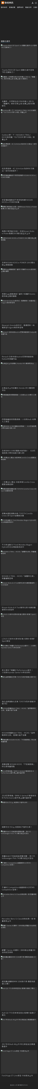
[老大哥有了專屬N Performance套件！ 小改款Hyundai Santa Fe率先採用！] (19, 656)
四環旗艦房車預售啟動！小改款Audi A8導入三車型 (19, 420)
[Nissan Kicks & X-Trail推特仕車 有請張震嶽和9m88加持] (19, 594)
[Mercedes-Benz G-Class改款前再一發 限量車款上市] (19, 905)
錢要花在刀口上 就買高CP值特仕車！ (17, 827)
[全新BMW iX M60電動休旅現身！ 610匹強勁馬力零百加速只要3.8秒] (19, 437)
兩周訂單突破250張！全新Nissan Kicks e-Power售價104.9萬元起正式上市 (18, 232)
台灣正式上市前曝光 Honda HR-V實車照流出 (18, 389)
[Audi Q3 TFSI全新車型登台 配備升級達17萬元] (19, 999)
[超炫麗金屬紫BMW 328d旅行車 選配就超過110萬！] (19, 968)
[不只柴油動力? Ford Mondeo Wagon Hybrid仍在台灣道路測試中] (19, 531)
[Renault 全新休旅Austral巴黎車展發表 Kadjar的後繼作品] (19, 343)
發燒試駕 (12, 7)
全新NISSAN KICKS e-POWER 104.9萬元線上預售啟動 (18, 263)
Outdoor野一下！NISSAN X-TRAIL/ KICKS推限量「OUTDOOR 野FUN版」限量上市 (18, 137)
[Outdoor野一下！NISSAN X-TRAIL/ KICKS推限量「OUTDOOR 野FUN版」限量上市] (19, 121)
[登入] (32, 3)
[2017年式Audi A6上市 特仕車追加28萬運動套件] (19, 1030)
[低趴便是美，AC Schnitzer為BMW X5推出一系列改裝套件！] (19, 155)
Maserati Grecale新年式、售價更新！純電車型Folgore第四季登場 (18, 326)
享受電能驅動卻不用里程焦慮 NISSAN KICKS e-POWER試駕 (17, 201)
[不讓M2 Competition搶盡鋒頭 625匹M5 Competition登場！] (19, 874)
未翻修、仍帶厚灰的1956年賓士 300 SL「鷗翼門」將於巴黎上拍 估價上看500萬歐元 (18, 103)
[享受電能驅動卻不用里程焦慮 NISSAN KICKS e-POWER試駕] (19, 186)
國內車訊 (4, 7)
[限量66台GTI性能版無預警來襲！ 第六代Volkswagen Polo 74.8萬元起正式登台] (19, 842)
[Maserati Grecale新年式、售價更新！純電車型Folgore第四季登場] (19, 311)
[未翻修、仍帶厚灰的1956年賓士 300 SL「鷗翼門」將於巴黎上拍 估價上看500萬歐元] (19, 87)
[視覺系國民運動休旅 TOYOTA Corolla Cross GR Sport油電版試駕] (19, 499)
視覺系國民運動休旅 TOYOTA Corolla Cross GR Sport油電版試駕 (17, 514)
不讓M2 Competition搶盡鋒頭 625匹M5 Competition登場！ (18, 888)
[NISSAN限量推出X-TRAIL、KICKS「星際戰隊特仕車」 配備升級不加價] (19, 719)
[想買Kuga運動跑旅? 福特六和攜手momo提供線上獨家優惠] (19, 280)
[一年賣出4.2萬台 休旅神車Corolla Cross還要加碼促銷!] (19, 468)
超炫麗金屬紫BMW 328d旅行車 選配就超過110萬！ (18, 982)
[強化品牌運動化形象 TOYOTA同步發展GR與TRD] (19, 688)
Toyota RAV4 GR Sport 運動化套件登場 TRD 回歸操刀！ (18, 71)
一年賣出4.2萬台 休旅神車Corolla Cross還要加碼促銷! (18, 483)
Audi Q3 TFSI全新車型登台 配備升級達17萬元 (19, 1014)
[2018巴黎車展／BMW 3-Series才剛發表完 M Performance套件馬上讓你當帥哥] (19, 782)
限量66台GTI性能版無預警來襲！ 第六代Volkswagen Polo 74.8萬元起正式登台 (18, 857)
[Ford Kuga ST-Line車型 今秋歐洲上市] (19, 1062)
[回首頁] (9, 2)
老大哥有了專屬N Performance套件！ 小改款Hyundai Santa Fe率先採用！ (18, 671)
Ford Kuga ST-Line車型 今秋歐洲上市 (17, 1075)
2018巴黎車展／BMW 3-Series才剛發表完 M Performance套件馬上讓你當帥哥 (19, 796)
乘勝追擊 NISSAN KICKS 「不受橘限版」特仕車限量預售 (18, 765)
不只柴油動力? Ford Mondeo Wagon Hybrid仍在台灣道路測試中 (17, 546)
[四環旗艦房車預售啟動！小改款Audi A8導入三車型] (19, 405)
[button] (35, 2)
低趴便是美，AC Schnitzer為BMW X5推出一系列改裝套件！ (18, 169)
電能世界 (28, 7)
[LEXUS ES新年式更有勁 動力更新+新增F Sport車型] (19, 625)
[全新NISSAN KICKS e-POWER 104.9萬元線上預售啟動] (19, 249)
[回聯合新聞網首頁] (2, 2)
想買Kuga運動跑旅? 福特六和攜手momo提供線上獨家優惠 (18, 295)
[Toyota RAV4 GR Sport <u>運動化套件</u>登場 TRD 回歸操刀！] (19, 56)
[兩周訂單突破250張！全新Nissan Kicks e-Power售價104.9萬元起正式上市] (19, 217)
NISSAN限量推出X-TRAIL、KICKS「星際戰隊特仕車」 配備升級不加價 (18, 734)
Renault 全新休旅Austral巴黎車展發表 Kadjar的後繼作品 (18, 357)
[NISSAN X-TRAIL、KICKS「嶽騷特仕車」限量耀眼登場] (19, 562)
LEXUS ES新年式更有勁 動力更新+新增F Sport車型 (18, 640)
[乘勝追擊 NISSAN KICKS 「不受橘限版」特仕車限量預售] (19, 750)
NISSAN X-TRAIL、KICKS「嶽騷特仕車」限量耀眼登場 (18, 577)
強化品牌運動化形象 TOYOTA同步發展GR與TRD (19, 702)
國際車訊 (20, 7)
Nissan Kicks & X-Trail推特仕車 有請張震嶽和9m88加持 (19, 608)
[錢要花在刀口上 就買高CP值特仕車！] (19, 813)
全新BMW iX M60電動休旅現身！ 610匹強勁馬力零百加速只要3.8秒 (18, 452)
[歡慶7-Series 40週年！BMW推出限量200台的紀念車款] (19, 936)
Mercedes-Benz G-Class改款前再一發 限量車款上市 (19, 920)
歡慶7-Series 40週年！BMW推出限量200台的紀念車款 (18, 951)
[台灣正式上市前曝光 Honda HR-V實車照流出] (19, 374)
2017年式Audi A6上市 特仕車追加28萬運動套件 (18, 1045)
